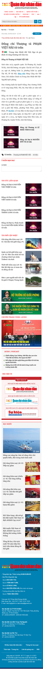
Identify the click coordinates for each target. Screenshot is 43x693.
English (25, 14)
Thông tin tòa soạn (32, 645)
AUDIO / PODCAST (11, 352)
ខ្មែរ (15, 17)
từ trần (35, 155)
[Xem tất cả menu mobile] (40, 21)
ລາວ (38, 14)
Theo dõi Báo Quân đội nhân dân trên (13, 38)
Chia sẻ (37, 33)
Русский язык (24, 17)
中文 (33, 14)
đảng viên (21, 74)
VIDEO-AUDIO (8, 11)
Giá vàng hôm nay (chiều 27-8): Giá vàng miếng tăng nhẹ (13, 478)
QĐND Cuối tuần (32, 11)
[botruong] (22, 296)
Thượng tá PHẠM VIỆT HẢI (22, 155)
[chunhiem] (22, 308)
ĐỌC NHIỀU (7, 424)
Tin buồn (11, 30)
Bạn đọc (4, 30)
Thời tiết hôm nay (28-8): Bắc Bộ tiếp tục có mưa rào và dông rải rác (12, 267)
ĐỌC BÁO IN (19, 11)
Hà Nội (11, 111)
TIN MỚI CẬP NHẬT (9, 235)
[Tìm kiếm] (36, 21)
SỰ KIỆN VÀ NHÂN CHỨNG (12, 14)
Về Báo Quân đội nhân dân (13, 645)
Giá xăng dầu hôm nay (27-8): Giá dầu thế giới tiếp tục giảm (12, 491)
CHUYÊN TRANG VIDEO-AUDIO (14, 317)
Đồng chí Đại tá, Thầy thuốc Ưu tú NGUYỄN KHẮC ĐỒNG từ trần (13, 225)
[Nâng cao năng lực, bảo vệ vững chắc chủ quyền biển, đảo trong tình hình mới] (21, 440)
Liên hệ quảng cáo (28, 649)
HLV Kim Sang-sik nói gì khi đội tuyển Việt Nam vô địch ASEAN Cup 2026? (13, 517)
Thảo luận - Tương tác (11, 649)
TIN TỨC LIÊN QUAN (10, 181)
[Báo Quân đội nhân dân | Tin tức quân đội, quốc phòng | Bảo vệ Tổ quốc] (22, 5)
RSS (38, 649)
